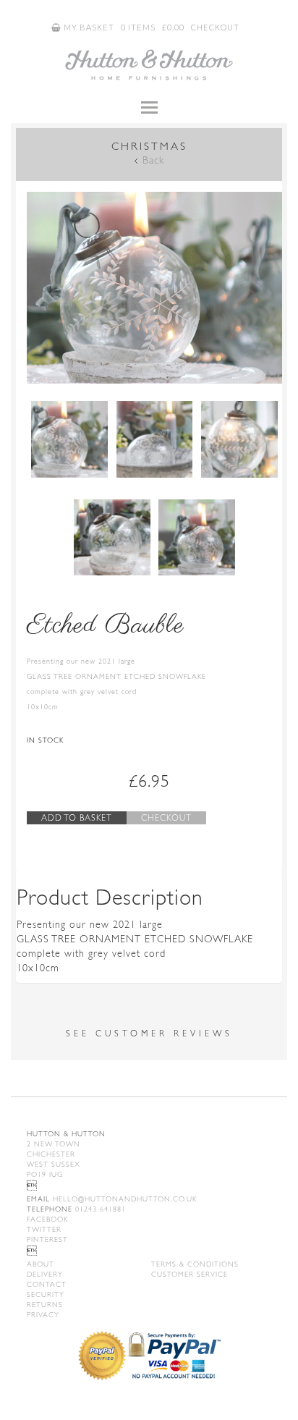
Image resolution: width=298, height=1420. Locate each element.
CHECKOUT (215, 27)
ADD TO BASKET (76, 818)
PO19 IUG (45, 1174)
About (40, 1264)
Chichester (51, 1154)
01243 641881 (76, 1209)
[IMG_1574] (154, 439)
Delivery (45, 1274)
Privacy (43, 1315)
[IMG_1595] (154, 288)
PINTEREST (47, 1239)
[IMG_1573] (239, 439)
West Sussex (53, 1164)
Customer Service (189, 1274)
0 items (138, 27)
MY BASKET (87, 27)
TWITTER (44, 1229)
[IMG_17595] (196, 537)
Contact (47, 1284)
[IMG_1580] (112, 537)
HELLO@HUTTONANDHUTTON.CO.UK (112, 1199)
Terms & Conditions (195, 1264)
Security (45, 1294)
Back (153, 159)
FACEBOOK (47, 1219)
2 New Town (53, 1144)
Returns (45, 1305)
